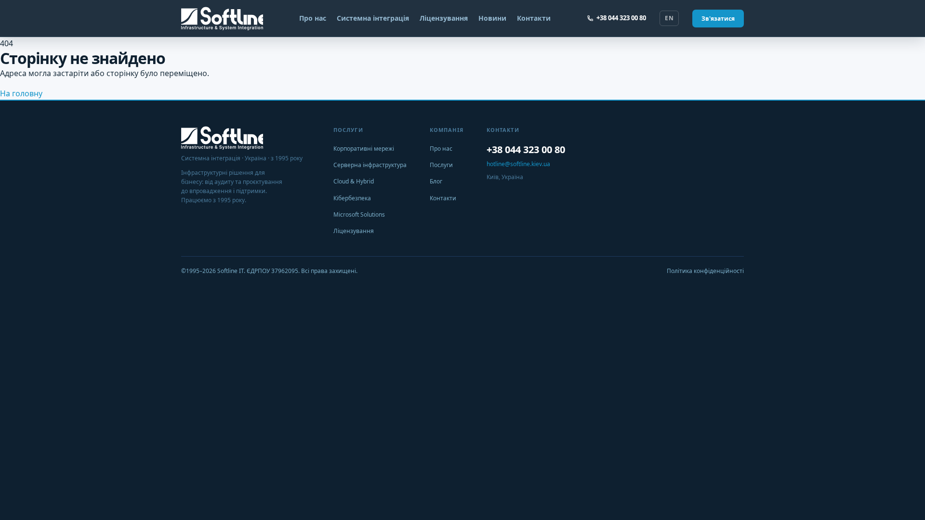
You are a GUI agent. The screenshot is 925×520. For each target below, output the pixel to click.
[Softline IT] (222, 18)
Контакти (534, 18)
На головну (21, 93)
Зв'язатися (718, 18)
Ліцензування (444, 18)
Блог (436, 181)
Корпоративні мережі (363, 148)
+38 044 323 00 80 (621, 17)
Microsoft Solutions (359, 214)
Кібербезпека (352, 198)
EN (669, 18)
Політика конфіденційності (705, 271)
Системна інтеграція (373, 18)
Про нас (312, 18)
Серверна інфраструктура (370, 165)
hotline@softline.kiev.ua (518, 164)
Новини (492, 18)
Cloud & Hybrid (353, 181)
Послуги (441, 165)
